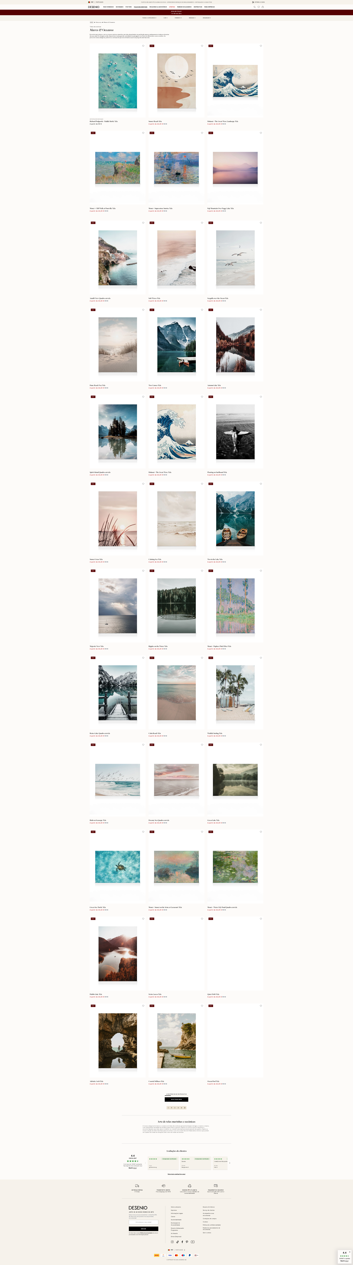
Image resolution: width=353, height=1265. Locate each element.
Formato (177, 18)
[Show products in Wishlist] (259, 7)
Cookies (205, 1222)
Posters (129, 7)
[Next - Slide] (229, 1163)
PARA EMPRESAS (209, 7)
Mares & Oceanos (109, 22)
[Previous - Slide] (145, 1163)
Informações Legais (177, 1213)
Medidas (191, 18)
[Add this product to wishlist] (143, 46)
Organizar (206, 18)
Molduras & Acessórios (158, 7)
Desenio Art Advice (209, 1207)
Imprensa (174, 1210)
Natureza (99, 22)
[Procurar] (255, 7)
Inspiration (198, 7)
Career (173, 1216)
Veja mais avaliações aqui (176, 1174)
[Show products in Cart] (263, 7)
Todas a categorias (148, 18)
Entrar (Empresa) (176, 1236)
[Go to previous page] (168, 1107)
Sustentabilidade (176, 1220)
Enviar (143, 1229)
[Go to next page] (184, 1107)
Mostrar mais (176, 1099)
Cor (165, 18)
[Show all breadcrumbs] (92, 22)
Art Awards (174, 1233)
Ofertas (172, 7)
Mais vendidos (108, 7)
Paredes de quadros (184, 7)
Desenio (181, 1260)
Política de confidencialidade (212, 1225)
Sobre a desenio (176, 1207)
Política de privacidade (146, 1233)
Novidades (119, 7)
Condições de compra (209, 1218)
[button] (345, 1257)
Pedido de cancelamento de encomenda (211, 1228)
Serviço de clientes (209, 1210)
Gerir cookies (207, 1232)
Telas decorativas (140, 7)
